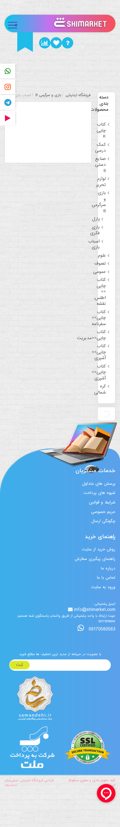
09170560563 (101, 629)
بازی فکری (95, 230)
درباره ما (108, 568)
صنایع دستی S (100, 164)
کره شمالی (100, 389)
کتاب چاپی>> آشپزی (99, 352)
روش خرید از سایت (98, 549)
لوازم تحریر (101, 181)
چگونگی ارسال (103, 521)
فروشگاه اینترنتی (78, 95)
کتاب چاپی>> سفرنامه (99, 318)
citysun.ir (11, 785)
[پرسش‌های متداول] (67, 43)
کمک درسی (100, 147)
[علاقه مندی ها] (56, 43)
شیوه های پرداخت (99, 493)
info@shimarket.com (94, 610)
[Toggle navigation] (15, 23)
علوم (102, 255)
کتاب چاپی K (101, 130)
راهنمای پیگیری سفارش (95, 559)
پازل (96, 218)
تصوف (100, 263)
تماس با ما (106, 577)
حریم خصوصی (103, 512)
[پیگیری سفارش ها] (44, 43)
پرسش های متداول (98, 484)
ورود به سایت (103, 587)
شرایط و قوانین (102, 502)
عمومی (99, 271)
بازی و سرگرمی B (99, 201)
